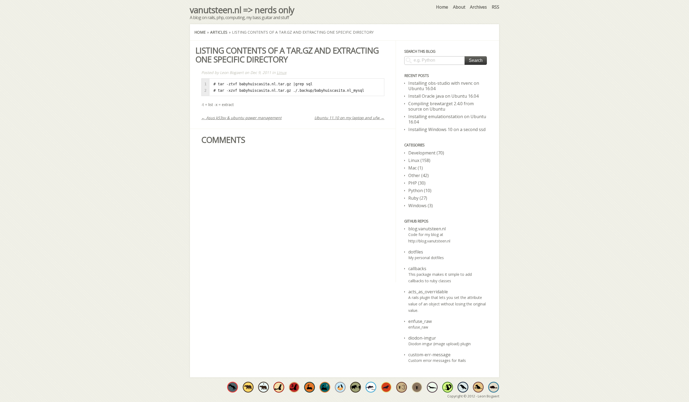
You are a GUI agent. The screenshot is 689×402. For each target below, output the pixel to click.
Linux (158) (419, 160)
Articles (218, 32)
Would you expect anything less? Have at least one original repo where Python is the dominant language (309, 387)
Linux (281, 72)
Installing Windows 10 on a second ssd (447, 129)
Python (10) (419, 190)
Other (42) (418, 175)
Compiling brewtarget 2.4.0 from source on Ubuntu (441, 106)
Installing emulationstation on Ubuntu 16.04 (447, 119)
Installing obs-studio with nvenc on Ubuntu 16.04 (443, 85)
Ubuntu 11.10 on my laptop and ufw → (349, 117)
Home (442, 7)
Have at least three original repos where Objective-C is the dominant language (263, 387)
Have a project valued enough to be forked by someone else (355, 387)
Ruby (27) (417, 198)
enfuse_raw (420, 321)
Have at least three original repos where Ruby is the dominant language (294, 387)
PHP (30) (417, 183)
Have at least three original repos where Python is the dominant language (325, 387)
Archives (478, 7)
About (459, 7)
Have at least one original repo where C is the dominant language (232, 387)
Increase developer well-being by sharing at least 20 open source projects (371, 387)
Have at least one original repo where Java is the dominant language (432, 387)
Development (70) (426, 153)
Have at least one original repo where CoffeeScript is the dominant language (478, 387)
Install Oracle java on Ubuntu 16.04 (443, 96)
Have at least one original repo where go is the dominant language (493, 387)
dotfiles (415, 252)
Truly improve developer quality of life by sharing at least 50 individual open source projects (447, 387)
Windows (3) (420, 206)
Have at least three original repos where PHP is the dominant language (401, 387)
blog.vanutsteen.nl (427, 229)
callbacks (417, 268)
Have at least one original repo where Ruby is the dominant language (278, 387)
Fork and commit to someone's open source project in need (340, 387)
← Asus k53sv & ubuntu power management (241, 117)
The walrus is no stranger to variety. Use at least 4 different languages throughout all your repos (386, 387)
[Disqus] (292, 214)
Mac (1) (415, 168)
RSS (495, 7)
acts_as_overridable (428, 292)
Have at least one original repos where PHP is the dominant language (417, 387)
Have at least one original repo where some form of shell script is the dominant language (463, 387)
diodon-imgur (422, 338)
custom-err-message (429, 355)
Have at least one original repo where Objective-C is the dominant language (248, 387)
